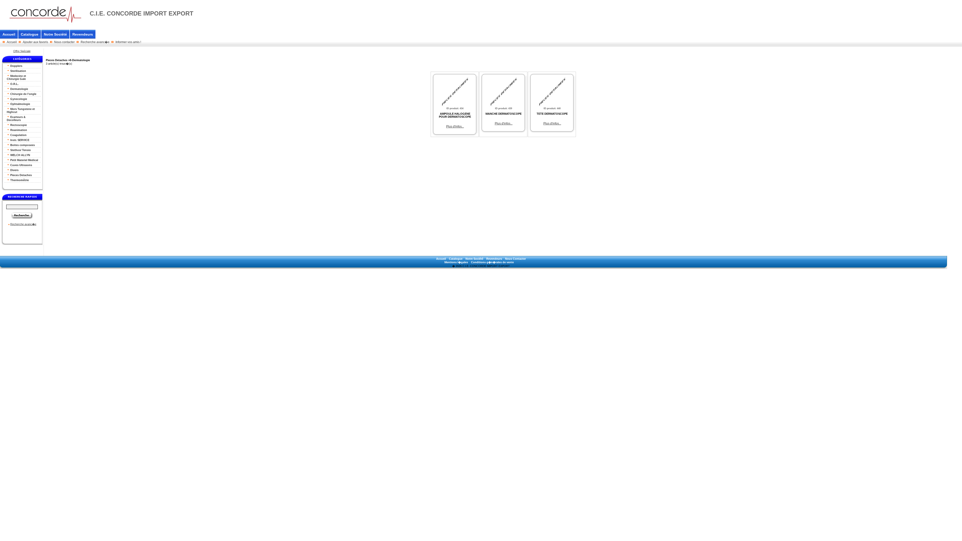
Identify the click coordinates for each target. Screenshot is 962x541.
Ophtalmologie (20, 103)
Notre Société (55, 34)
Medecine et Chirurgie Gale (16, 77)
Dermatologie (19, 88)
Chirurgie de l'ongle (23, 93)
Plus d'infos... (455, 126)
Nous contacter (64, 42)
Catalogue (29, 34)
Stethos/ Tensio (20, 150)
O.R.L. (14, 83)
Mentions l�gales (456, 262)
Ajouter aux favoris (35, 42)
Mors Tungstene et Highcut (21, 110)
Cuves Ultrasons (21, 165)
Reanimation (18, 129)
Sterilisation (18, 70)
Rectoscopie (18, 124)
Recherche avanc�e (95, 42)
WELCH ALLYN (20, 155)
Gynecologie (18, 98)
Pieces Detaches (21, 175)
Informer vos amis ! (128, 42)
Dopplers (16, 65)
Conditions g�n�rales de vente (492, 262)
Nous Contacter (515, 258)
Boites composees (22, 145)
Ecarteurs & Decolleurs (16, 118)
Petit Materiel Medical (24, 160)
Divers (14, 170)
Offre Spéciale (22, 51)
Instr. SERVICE (19, 140)
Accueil (9, 34)
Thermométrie (19, 180)
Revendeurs (82, 34)
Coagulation (18, 135)
